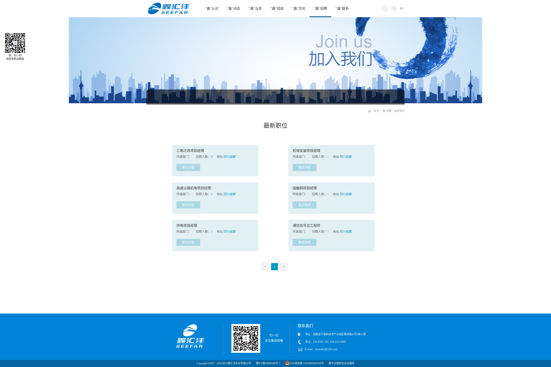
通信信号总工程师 (306, 225)
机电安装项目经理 (306, 151)
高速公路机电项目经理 (193, 188)
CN (394, 8)
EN (401, 8)
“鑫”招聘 (387, 111)
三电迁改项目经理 (190, 151)
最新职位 (399, 111)
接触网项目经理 (305, 188)
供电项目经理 (186, 225)
